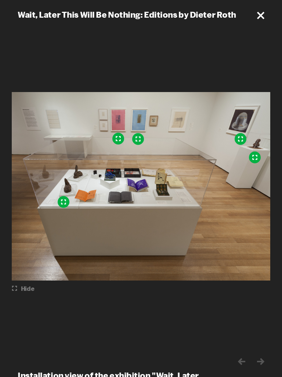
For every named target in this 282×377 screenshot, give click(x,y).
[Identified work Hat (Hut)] (240, 139)
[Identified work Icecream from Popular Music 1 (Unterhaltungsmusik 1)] (118, 139)
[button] (260, 15)
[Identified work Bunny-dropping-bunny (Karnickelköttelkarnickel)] (63, 202)
